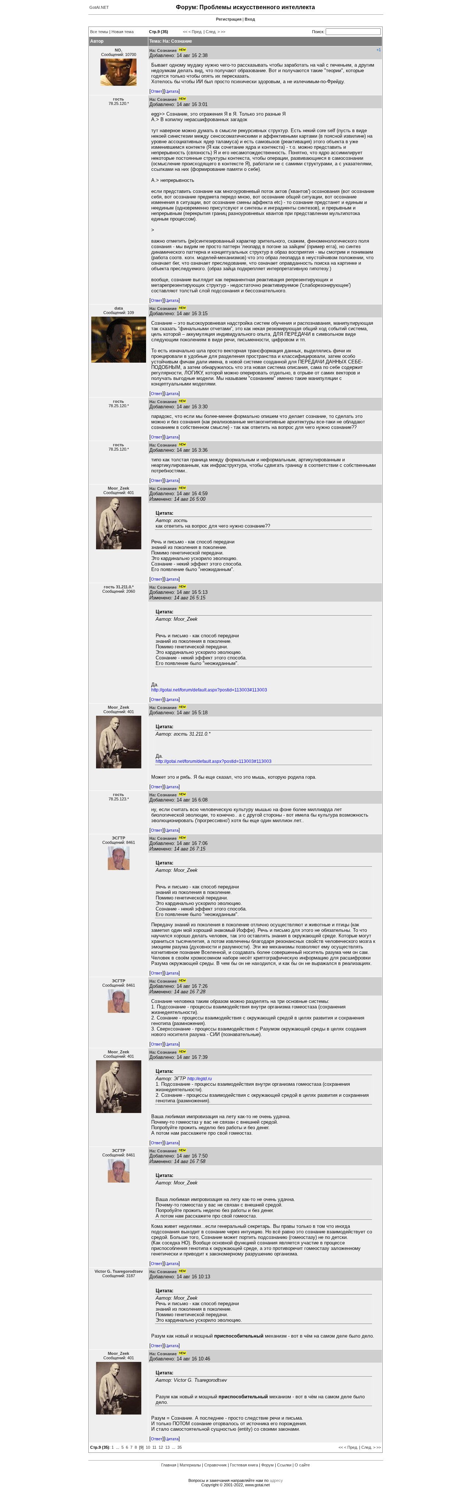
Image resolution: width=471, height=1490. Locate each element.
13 (167, 1447)
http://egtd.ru (199, 1078)
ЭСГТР (118, 838)
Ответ (156, 91)
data (118, 308)
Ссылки (284, 1465)
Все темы (99, 31)
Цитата (171, 91)
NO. (118, 50)
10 (148, 1447)
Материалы (190, 1465)
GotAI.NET (99, 7)
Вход (250, 19)
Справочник (215, 1465)
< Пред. (195, 31)
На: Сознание (163, 50)
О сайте (302, 1465)
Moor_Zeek (118, 488)
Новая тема (122, 31)
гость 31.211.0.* (119, 587)
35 (179, 1447)
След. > (213, 31)
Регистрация (228, 19)
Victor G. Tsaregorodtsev (119, 1271)
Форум (267, 1465)
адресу (276, 1480)
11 (154, 1447)
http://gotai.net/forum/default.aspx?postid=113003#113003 (209, 690)
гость (118, 99)
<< (185, 31)
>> (223, 31)
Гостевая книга (244, 1465)
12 (161, 1447)
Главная (168, 1465)
